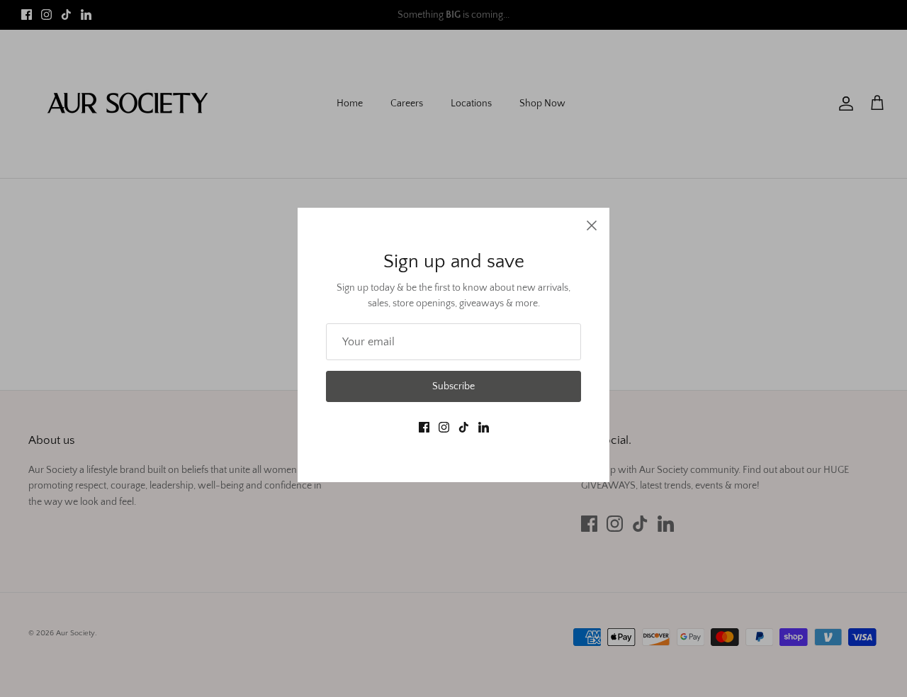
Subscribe (453, 386)
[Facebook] (424, 427)
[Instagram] (444, 427)
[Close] (591, 225)
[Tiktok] (463, 427)
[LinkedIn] (483, 427)
